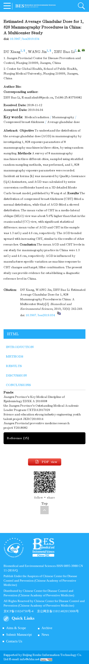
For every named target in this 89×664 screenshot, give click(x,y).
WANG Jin (37, 52)
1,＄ (23, 50)
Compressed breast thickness (24, 122)
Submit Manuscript (19, 634)
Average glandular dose (63, 122)
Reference (18, 438)
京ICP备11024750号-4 (20, 611)
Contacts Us (14, 641)
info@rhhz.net (30, 659)
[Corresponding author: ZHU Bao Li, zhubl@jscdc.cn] (79, 50)
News (45, 634)
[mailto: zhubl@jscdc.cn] (83, 50)
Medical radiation (37, 117)
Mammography (63, 117)
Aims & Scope (16, 628)
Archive (47, 628)
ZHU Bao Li (64, 52)
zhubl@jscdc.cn (42, 97)
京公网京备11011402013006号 (58, 611)
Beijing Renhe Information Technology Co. (52, 655)
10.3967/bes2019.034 (24, 39)
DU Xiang (12, 52)
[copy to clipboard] (59, 315)
